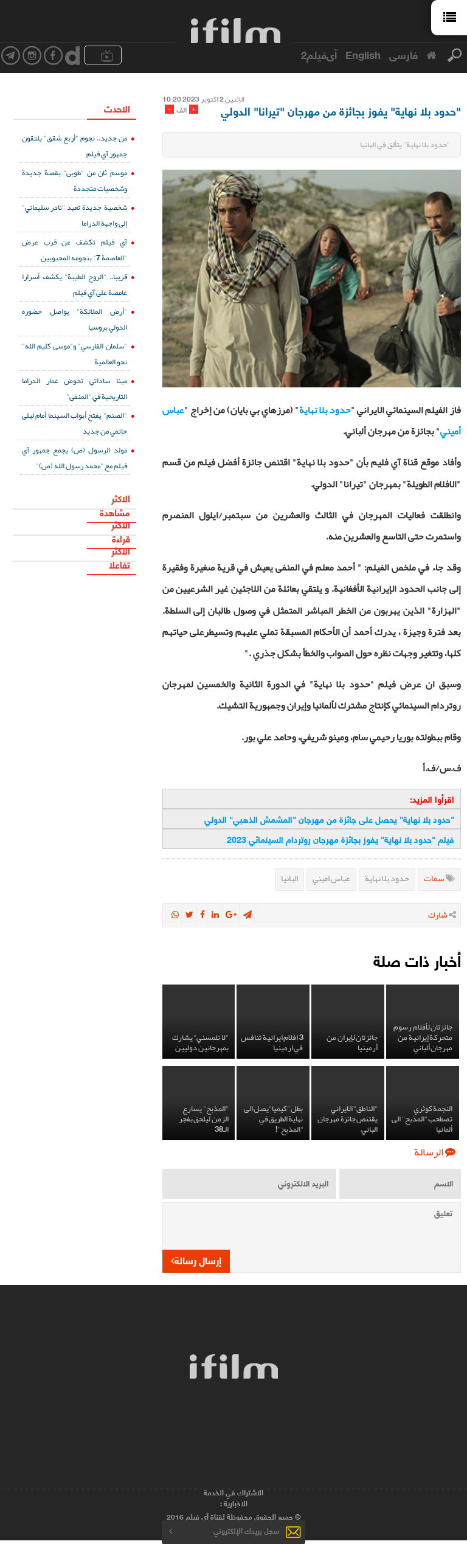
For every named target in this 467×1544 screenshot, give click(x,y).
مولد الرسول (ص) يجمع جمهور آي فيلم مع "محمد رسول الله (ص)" (74, 457)
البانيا (289, 878)
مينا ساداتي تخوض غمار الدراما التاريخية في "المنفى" (74, 388)
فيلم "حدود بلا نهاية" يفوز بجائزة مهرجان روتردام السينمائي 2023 (340, 839)
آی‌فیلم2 (319, 54)
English (363, 54)
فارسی (403, 54)
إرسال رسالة (198, 1259)
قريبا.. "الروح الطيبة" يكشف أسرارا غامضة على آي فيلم (74, 284)
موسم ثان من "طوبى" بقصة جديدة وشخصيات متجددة (74, 180)
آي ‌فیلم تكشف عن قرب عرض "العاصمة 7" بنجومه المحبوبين (74, 249)
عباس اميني (331, 878)
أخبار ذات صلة (417, 960)
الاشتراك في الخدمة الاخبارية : (233, 1498)
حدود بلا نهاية (325, 410)
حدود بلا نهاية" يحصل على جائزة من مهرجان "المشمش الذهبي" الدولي (329, 819)
